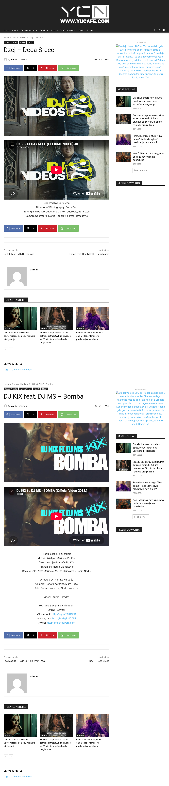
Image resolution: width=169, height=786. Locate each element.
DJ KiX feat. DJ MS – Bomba (19, 254)
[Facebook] (154, 30)
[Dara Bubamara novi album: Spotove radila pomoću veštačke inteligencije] (20, 318)
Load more (139, 170)
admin (14, 59)
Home (6, 37)
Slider (30, 42)
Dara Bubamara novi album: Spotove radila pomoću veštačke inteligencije (19, 335)
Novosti (22, 42)
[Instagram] (159, 30)
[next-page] (11, 350)
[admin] (6, 59)
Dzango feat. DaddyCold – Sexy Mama (88, 254)
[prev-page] (6, 350)
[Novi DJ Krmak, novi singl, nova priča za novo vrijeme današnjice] (123, 157)
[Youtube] (163, 30)
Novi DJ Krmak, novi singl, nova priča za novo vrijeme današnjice (149, 156)
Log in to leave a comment (18, 369)
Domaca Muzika (19, 37)
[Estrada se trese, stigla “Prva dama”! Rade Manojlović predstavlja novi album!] (92, 318)
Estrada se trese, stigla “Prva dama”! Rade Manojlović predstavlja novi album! (89, 335)
